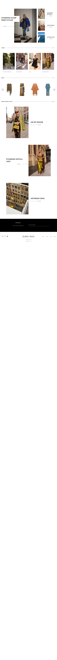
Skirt (18, 71)
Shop (51, 236)
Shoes (8, 71)
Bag (10, 71)
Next (54, 90)
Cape (45, 71)
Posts (43, 236)
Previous (3, 90)
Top (3, 71)
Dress (30, 71)
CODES (55, 236)
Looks (47, 236)
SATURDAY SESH (51, 37)
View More (52, 101)
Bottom (6, 71)
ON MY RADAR (37, 122)
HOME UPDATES (50, 25)
